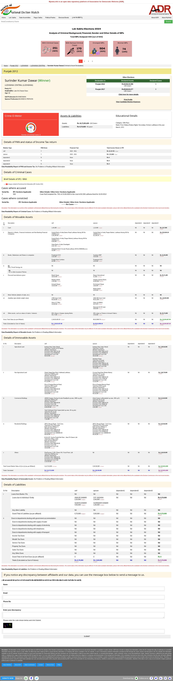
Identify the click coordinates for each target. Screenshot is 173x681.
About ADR (155, 17)
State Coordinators (30, 665)
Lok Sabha (12, 17)
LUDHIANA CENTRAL (37, 65)
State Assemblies (25, 17)
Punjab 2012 (14, 65)
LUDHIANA (24, 65)
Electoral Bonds (64, 17)
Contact (41, 665)
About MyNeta (166, 17)
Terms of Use (50, 665)
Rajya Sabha (38, 17)
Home (4, 17)
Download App (128, 678)
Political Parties (50, 17)
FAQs (59, 665)
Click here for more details (128, 94)
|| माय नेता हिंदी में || (77, 17)
